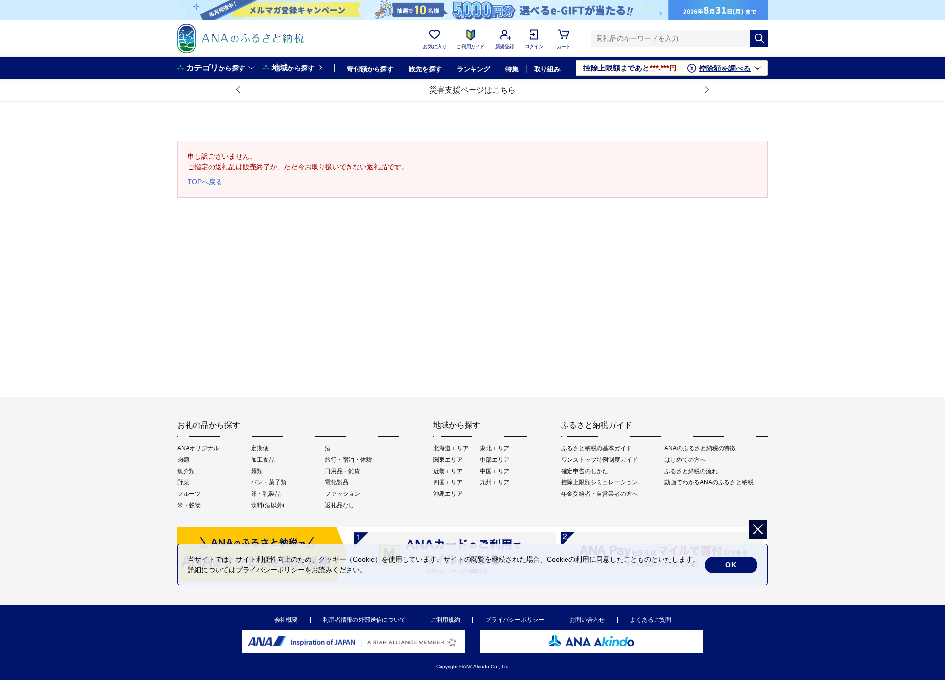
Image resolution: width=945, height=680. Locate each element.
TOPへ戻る (205, 182)
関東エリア (448, 459)
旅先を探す (425, 69)
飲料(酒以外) (267, 505)
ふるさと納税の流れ (691, 471)
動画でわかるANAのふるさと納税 (709, 482)
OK (731, 565)
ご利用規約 (445, 619)
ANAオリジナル (198, 448)
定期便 (260, 448)
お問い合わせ (587, 619)
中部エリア (494, 459)
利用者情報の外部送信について (364, 619)
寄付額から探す (370, 69)
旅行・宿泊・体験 (348, 459)
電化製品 (336, 482)
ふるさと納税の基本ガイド (596, 448)
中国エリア (494, 471)
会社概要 (286, 619)
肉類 (183, 459)
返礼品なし (339, 505)
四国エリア (448, 482)
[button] (238, 90)
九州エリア (494, 482)
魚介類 (186, 471)
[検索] (759, 38)
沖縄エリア (448, 493)
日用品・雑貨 (342, 471)
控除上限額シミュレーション (599, 482)
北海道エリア (451, 448)
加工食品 (263, 459)
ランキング (473, 69)
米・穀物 (189, 505)
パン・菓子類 (268, 482)
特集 (512, 69)
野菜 (183, 482)
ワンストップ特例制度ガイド (599, 459)
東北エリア (494, 448)
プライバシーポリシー (514, 619)
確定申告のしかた (584, 471)
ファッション (342, 493)
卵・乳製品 (266, 493)
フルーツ (189, 493)
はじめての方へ (685, 459)
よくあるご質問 (650, 619)
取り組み (547, 69)
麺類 (257, 471)
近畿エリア (448, 471)
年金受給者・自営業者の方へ (599, 493)
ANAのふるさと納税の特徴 (700, 448)
